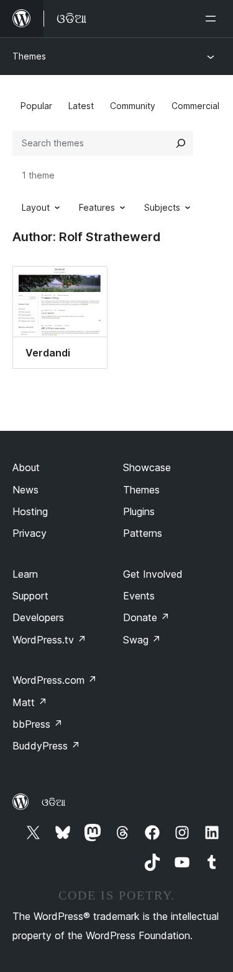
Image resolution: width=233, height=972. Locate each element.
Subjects (162, 207)
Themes (29, 56)
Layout (36, 207)
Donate (146, 617)
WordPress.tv (49, 640)
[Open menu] (213, 18)
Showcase (147, 467)
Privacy (29, 533)
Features (97, 207)
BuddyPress (46, 746)
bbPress (37, 724)
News (25, 490)
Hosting (30, 511)
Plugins (139, 511)
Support (30, 596)
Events (139, 596)
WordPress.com (54, 680)
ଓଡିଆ (53, 802)
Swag (142, 640)
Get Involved (153, 574)
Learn (25, 574)
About (26, 467)
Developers (38, 617)
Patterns (142, 533)
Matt (29, 702)
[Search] (180, 143)
